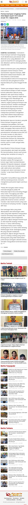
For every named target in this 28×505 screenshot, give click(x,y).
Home (2, 5)
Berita (2, 11)
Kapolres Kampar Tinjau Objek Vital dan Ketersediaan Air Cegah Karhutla (13, 345)
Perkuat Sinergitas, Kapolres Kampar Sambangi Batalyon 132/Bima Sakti (12, 295)
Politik (7, 5)
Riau (22, 5)
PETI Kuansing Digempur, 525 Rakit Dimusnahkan (18, 413)
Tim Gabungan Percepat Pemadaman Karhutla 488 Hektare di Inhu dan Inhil (16, 469)
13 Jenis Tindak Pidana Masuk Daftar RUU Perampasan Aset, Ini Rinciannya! (17, 378)
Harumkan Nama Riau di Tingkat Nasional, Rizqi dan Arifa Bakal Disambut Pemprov (17, 421)
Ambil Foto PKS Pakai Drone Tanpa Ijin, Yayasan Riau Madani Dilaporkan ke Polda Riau (18, 371)
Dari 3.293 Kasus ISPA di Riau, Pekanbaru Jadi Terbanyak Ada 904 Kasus (17, 400)
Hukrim (13, 5)
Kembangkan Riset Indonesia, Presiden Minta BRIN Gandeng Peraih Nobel (17, 455)
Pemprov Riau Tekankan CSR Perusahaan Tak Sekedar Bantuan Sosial (18, 407)
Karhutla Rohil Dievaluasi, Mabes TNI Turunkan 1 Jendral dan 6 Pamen (17, 433)
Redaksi (22, 498)
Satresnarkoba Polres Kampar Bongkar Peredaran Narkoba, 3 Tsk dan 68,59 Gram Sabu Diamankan (13, 363)
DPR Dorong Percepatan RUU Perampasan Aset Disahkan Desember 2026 (16, 392)
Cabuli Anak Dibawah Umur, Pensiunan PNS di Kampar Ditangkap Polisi (13, 329)
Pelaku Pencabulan (19, 251)
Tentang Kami (8, 498)
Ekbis (17, 5)
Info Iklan (19, 500)
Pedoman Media (10, 500)
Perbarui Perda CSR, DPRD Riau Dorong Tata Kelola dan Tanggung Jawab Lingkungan (17, 385)
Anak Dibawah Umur (7, 254)
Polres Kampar (7, 251)
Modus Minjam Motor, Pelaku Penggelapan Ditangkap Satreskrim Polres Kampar (13, 312)
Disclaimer (16, 498)
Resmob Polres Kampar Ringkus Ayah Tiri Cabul (13, 279)
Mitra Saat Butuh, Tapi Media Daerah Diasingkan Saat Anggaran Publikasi (16, 447)
